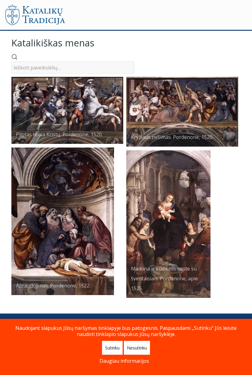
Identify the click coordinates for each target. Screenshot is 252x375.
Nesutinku (137, 348)
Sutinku (112, 348)
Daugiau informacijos (124, 360)
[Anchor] (99, 42)
